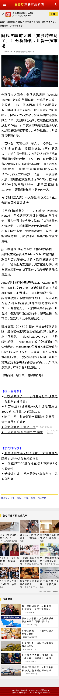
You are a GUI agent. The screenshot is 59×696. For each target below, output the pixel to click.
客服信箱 (15, 690)
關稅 (19, 498)
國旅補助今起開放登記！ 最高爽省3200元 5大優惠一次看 (49, 537)
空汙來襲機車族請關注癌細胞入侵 (49, 559)
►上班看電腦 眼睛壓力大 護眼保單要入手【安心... (23, 432)
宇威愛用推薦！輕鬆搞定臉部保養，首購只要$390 (29, 560)
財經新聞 (11, 22)
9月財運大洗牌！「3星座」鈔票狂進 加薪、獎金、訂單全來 (9, 583)
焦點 (20, 22)
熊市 (33, 498)
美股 (26, 498)
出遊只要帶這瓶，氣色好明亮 (9, 536)
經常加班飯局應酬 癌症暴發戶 (29, 582)
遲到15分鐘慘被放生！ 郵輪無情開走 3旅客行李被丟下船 (29, 537)
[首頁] (29, 4)
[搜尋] (54, 7)
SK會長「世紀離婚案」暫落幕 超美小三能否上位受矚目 (9, 560)
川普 (12, 498)
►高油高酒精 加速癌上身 (18, 426)
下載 (53, 14)
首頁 (2, 22)
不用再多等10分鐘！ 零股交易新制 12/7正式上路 (49, 583)
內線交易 (42, 498)
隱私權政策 (45, 690)
